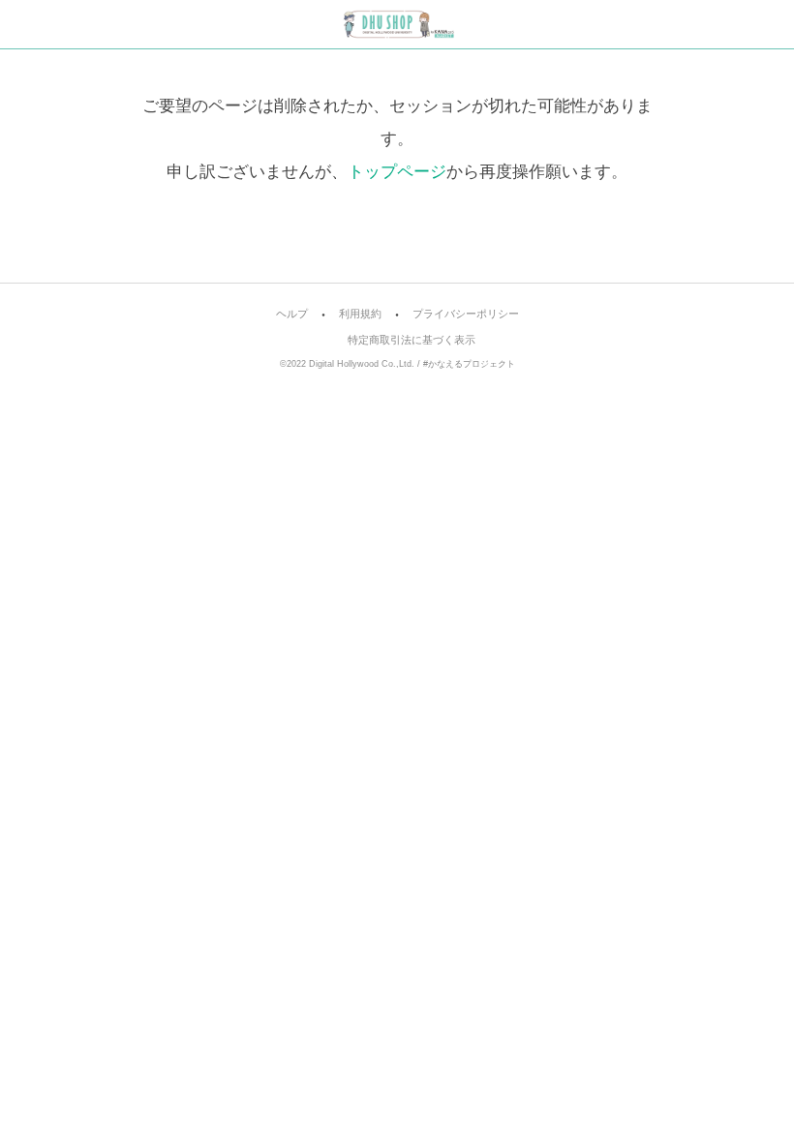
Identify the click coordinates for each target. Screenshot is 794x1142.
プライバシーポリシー (465, 314)
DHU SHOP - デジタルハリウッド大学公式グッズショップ (397, 24)
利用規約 (360, 314)
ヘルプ (292, 314)
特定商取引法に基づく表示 (411, 340)
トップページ (397, 172)
